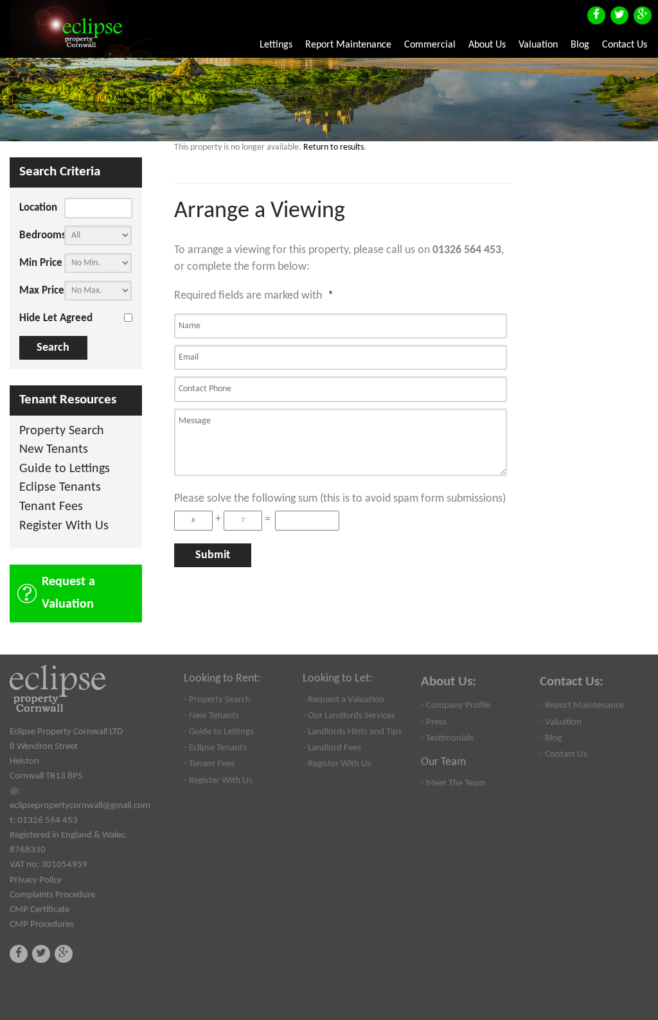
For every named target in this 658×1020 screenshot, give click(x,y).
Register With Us (64, 526)
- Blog (551, 738)
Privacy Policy (36, 880)
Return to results (333, 147)
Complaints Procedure (52, 895)
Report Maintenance (348, 45)
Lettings (276, 45)
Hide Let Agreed (56, 318)
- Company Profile (455, 705)
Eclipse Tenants (60, 488)
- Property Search (217, 699)
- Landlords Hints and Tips (352, 731)
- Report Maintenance (582, 705)
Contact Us (624, 45)
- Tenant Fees (209, 764)
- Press (434, 722)
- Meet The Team (453, 783)
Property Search (61, 431)
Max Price (41, 290)
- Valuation (561, 722)
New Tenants (53, 450)
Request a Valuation (68, 593)
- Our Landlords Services (349, 715)
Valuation (538, 45)
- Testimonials (447, 738)
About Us (487, 45)
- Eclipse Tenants (215, 748)
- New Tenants (211, 715)
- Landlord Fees (332, 748)
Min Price (40, 263)
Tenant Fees (51, 507)
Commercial (430, 45)
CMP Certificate (39, 909)
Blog (580, 45)
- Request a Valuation (343, 699)
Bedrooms (41, 235)
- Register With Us (218, 780)
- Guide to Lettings (219, 731)
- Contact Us (563, 754)
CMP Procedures (42, 924)
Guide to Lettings (64, 469)
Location (38, 207)
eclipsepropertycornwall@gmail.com (80, 805)
